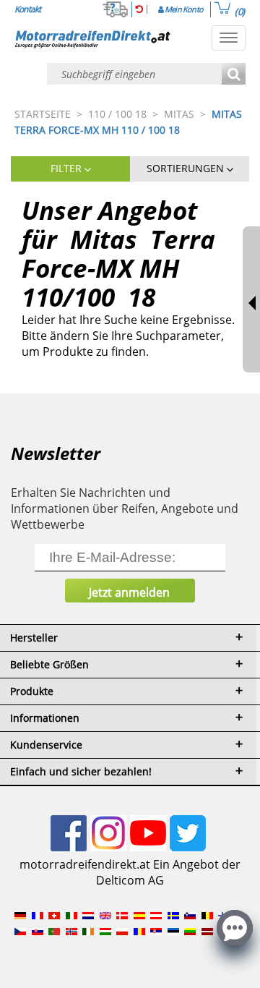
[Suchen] (234, 75)
